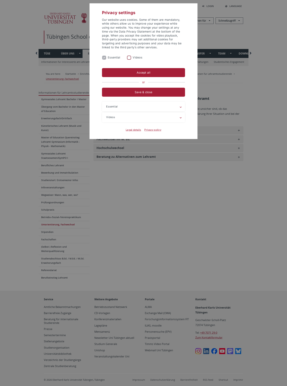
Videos (137, 57)
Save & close (143, 92)
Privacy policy (152, 129)
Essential (114, 57)
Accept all (143, 72)
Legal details (133, 129)
